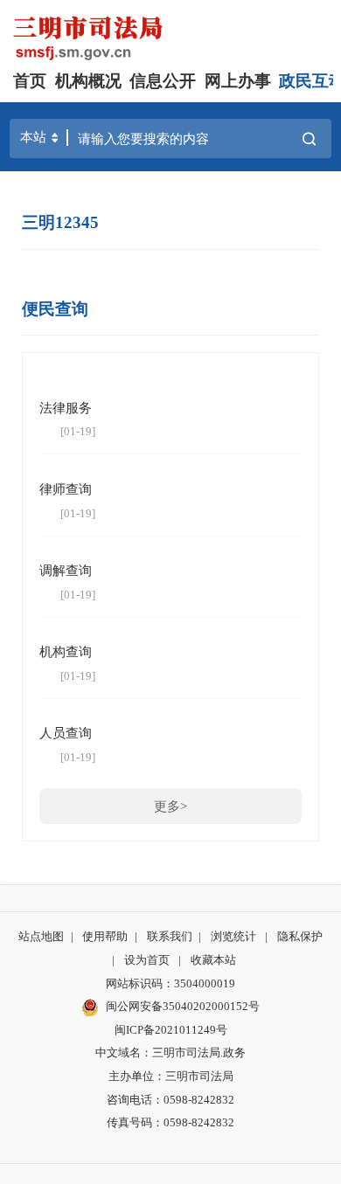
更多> (170, 806)
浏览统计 (233, 936)
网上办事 (238, 81)
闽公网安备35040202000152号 (183, 1006)
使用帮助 (105, 936)
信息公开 (162, 81)
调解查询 (65, 570)
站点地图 (41, 936)
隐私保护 (300, 936)
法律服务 (65, 407)
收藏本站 (213, 959)
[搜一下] (309, 139)
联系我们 (169, 936)
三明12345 (60, 222)
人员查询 (65, 732)
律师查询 (65, 488)
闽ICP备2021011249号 (171, 1029)
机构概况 (88, 81)
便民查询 (55, 309)
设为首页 (147, 959)
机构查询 (65, 651)
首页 (29, 81)
